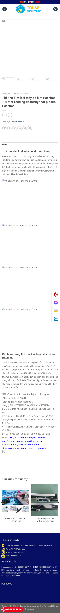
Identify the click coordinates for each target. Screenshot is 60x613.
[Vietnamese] (38, 2)
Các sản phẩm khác (21, 93)
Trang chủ (6, 93)
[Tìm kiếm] (55, 9)
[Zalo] (56, 319)
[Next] (53, 47)
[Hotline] (56, 294)
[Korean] (34, 2)
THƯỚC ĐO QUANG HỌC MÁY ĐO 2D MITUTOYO (45, 519)
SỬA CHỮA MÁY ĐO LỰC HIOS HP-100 (15, 519)
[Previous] (6, 47)
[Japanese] (30, 2)
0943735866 (14, 609)
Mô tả (4, 145)
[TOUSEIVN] (30, 9)
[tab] (30, 145)
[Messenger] (56, 303)
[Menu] (4, 9)
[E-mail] (56, 311)
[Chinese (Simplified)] (22, 2)
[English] (26, 2)
